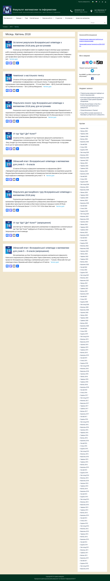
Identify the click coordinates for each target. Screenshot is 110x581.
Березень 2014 (84, 491)
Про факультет (8, 18)
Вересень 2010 (84, 568)
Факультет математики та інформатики (34, 9)
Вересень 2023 (84, 219)
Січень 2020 (83, 331)
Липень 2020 (84, 315)
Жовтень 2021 (84, 278)
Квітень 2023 (84, 232)
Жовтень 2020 (84, 307)
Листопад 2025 (84, 152)
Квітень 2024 (84, 200)
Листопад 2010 (84, 566)
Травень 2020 (84, 320)
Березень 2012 (84, 539)
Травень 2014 (84, 486)
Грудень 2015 (84, 448)
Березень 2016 (84, 440)
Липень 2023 (84, 224)
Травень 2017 (84, 408)
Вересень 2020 (84, 310)
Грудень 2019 (84, 334)
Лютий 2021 (83, 296)
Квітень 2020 (84, 323)
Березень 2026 (84, 141)
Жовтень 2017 (84, 400)
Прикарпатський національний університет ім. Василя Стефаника (52, 578)
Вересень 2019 (84, 342)
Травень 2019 (84, 350)
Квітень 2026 (84, 139)
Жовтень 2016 (84, 424)
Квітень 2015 (84, 464)
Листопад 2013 (84, 499)
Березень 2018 (84, 387)
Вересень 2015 (84, 456)
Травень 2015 (84, 462)
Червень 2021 (84, 286)
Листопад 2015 (84, 451)
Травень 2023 (84, 230)
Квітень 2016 (84, 438)
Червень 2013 (84, 507)
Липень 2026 (84, 131)
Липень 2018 (84, 376)
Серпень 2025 (84, 160)
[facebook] (99, 2)
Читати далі (13, 59)
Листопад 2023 (84, 213)
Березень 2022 (84, 264)
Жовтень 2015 (84, 454)
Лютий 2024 (83, 205)
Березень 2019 (84, 355)
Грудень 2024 (84, 181)
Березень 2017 (84, 414)
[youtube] (105, 2)
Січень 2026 (83, 147)
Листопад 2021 (84, 275)
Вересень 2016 (84, 427)
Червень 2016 (84, 432)
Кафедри (18, 18)
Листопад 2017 (84, 398)
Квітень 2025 (84, 171)
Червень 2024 (84, 195)
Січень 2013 (83, 520)
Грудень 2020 (84, 302)
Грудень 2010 (84, 563)
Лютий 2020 (83, 328)
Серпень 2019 (84, 344)
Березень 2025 (84, 173)
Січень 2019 (83, 360)
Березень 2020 (84, 326)
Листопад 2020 (84, 304)
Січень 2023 (83, 240)
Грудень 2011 (84, 544)
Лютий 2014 (83, 494)
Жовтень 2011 (84, 550)
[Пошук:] (98, 22)
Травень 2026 (84, 136)
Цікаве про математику (83, 18)
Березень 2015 (84, 467)
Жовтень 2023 (84, 216)
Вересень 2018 (84, 371)
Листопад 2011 (84, 547)
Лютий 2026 (83, 144)
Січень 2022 (83, 270)
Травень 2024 (84, 197)
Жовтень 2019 (84, 339)
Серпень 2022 (84, 251)
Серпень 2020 (84, 312)
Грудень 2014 (84, 472)
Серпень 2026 (84, 128)
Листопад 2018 (84, 366)
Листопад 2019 (84, 336)
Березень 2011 (84, 558)
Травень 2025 (84, 168)
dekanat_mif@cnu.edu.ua (81, 12)
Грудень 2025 (84, 149)
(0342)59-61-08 (79, 10)
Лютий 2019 (83, 358)
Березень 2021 (84, 294)
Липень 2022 (84, 254)
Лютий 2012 (83, 542)
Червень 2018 (84, 379)
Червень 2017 (84, 406)
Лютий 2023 (83, 238)
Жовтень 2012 (84, 528)
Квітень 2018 (84, 384)
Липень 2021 (84, 283)
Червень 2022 (84, 256)
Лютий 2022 (83, 267)
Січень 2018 (83, 392)
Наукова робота (47, 18)
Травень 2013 (84, 510)
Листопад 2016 (84, 422)
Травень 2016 (84, 435)
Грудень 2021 (84, 272)
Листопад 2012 (84, 526)
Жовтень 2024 (84, 187)
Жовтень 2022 (84, 246)
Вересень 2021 (84, 280)
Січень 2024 (83, 208)
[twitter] (102, 2)
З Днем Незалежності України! (89, 110)
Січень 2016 (83, 446)
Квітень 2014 (84, 488)
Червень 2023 (84, 227)
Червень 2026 (84, 133)
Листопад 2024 (84, 184)
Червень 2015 (84, 459)
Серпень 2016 (84, 430)
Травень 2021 (84, 288)
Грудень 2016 (84, 419)
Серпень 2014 (84, 483)
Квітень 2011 (84, 555)
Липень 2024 (84, 192)
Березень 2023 (84, 235)
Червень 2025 (84, 165)
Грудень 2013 (84, 496)
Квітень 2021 (84, 291)
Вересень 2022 (84, 248)
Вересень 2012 (84, 531)
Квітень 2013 (84, 512)
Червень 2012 (84, 534)
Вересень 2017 (84, 403)
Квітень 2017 (84, 411)
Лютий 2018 (83, 390)
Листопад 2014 (84, 475)
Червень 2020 (84, 318)
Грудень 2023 (84, 211)
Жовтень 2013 (84, 502)
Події (26, 18)
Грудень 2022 (84, 243)
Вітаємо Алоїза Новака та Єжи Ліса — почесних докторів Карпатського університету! (90, 105)
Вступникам (68, 18)
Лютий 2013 (83, 518)
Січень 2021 (83, 299)
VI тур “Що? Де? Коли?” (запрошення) (32, 222)
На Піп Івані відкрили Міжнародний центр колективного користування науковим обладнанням (92, 99)
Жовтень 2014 (84, 478)
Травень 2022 (84, 259)
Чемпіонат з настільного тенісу (28, 75)
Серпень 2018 (84, 374)
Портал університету (84, 1)
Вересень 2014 (84, 480)
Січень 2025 (83, 179)
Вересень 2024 (84, 189)
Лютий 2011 (83, 560)
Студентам (59, 18)
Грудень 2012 (84, 523)
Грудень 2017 (84, 395)
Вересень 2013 (84, 504)
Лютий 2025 (83, 176)
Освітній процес (34, 18)
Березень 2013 (84, 515)
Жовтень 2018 (84, 368)
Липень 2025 (84, 163)
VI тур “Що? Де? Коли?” (25, 133)
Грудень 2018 (84, 363)
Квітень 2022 (84, 262)
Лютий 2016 (83, 443)
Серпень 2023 (84, 222)
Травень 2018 (84, 382)
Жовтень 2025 (84, 155)
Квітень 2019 (84, 352)
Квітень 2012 (84, 536)
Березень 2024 (84, 203)
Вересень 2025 (84, 157)
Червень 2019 (84, 347)
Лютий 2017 (83, 416)
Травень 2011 (84, 552)
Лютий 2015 (83, 470)
